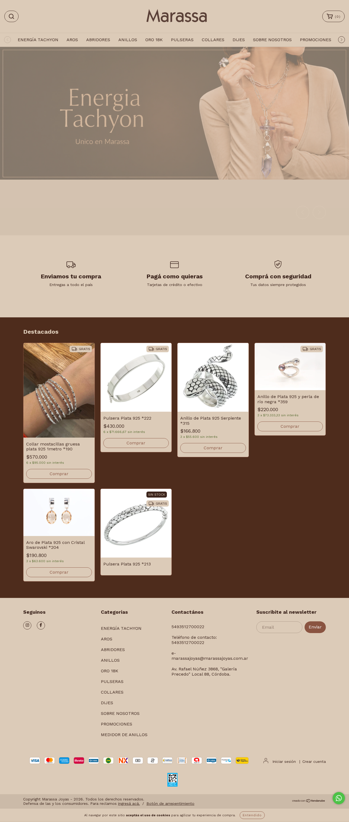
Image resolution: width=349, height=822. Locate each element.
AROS (72, 39)
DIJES (239, 39)
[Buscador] (11, 16)
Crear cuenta (314, 761)
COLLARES (213, 39)
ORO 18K (154, 39)
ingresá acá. (129, 803)
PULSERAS (182, 39)
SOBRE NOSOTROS (272, 39)
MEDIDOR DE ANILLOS (124, 734)
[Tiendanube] (309, 801)
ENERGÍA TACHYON (38, 39)
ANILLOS (127, 39)
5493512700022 (188, 626)
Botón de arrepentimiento (170, 803)
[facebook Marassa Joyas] (41, 625)
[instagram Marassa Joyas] (27, 625)
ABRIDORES (98, 39)
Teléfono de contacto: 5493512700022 (194, 640)
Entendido (252, 815)
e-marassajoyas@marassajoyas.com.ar (210, 656)
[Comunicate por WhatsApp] (339, 798)
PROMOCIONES (315, 39)
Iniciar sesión (284, 761)
